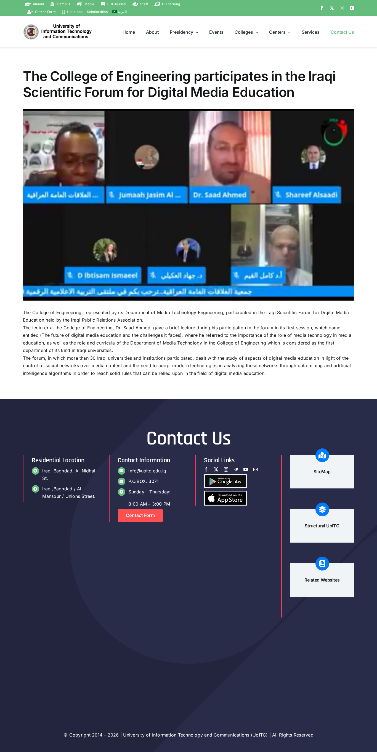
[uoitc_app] (225, 493)
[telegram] (236, 469)
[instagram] (342, 8)
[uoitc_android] (225, 477)
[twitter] (332, 8)
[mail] (255, 469)
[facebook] (322, 8)
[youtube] (352, 8)
